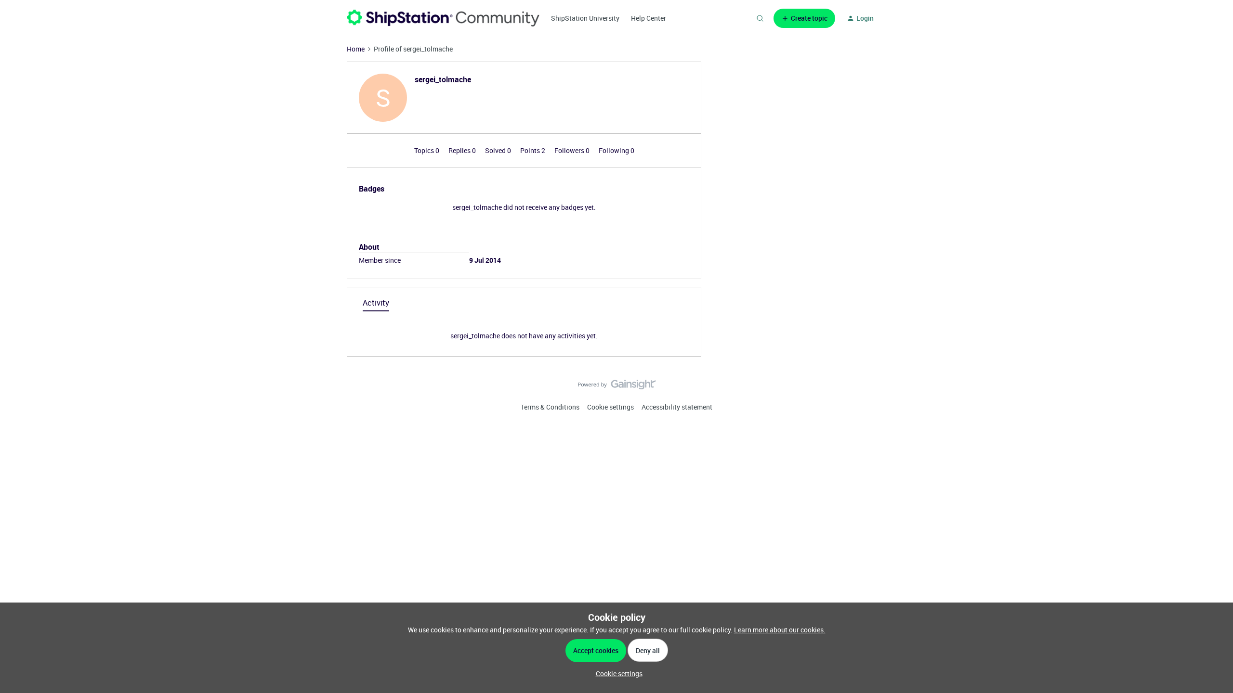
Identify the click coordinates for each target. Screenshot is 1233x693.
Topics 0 (427, 150)
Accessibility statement (677, 406)
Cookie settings (610, 406)
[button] (804, 18)
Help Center (648, 18)
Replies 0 (462, 150)
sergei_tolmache (443, 79)
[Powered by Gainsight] (617, 387)
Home (356, 48)
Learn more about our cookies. (780, 629)
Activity (376, 302)
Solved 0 (498, 150)
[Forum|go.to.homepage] (443, 18)
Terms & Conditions (550, 406)
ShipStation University (585, 18)
